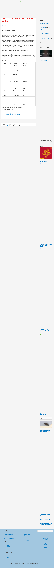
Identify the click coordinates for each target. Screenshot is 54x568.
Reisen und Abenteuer (43, 513)
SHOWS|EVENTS (27, 534)
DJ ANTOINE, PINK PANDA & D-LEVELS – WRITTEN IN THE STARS (46, 245)
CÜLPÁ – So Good (43, 27)
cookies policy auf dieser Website (9, 538)
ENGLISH (27, 540)
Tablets (9, 549)
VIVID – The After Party (43, 29)
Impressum (8, 554)
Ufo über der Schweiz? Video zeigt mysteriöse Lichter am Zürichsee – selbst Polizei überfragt (46, 524)
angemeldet (7, 125)
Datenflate (8, 547)
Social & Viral (42, 520)
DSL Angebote (8, 545)
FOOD (27, 536)
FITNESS (27, 539)
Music (41, 242)
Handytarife (8, 546)
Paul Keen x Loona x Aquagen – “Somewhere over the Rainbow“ (46, 331)
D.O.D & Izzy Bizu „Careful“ (44, 38)
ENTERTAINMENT (27, 535)
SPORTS (27, 543)
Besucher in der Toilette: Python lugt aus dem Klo (45, 431)
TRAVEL (45, 542)
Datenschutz (9, 535)
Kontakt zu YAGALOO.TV (9, 534)
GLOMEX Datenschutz (9, 537)
